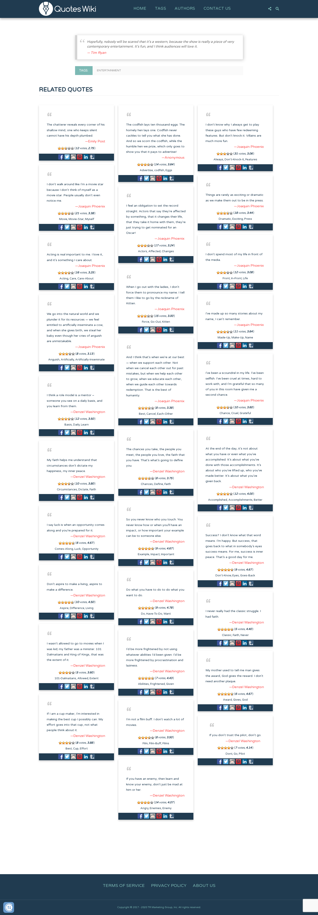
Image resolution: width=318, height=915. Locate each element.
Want (167, 613)
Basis (68, 424)
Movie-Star (76, 219)
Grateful (245, 413)
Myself (89, 219)
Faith (167, 484)
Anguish (53, 359)
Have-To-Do (154, 613)
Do (143, 613)
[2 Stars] (62, 148)
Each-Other (165, 414)
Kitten (166, 322)
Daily (76, 424)
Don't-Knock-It (234, 159)
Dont (229, 754)
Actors (142, 251)
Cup (76, 748)
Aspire (64, 608)
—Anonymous (173, 157)
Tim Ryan (98, 53)
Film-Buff (155, 743)
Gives (237, 699)
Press (248, 219)
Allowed (82, 678)
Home (139, 8)
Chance (225, 413)
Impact (155, 554)
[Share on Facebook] (60, 156)
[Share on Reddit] (73, 156)
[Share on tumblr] (92, 156)
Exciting (237, 219)
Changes (168, 251)
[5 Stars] (72, 148)
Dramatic (225, 219)
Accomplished (217, 500)
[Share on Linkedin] (85, 156)
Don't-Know (223, 575)
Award (227, 699)
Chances (147, 484)
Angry (144, 808)
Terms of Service (124, 885)
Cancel (151, 414)
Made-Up (224, 337)
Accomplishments (240, 500)
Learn (85, 424)
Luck (77, 549)
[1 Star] (59, 148)
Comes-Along (64, 549)
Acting (63, 278)
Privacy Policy (168, 885)
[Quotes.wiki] (67, 8)
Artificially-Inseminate (90, 359)
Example (143, 554)
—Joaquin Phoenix (249, 147)
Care (73, 278)
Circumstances (67, 489)
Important (167, 554)
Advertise (146, 170)
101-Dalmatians (65, 678)
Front (226, 278)
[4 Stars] (69, 148)
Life (245, 278)
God (245, 699)
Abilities (143, 684)
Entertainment (109, 70)
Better (258, 500)
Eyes (235, 575)
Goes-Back (247, 575)
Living (89, 608)
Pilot (242, 754)
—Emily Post (95, 141)
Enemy (167, 808)
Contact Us (217, 8)
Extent (94, 678)
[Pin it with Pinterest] (79, 156)
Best (142, 414)
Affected (154, 251)
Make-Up (237, 337)
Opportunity (90, 549)
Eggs (168, 170)
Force (145, 322)
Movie (63, 219)
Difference (77, 608)
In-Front (236, 278)
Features (251, 159)
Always (218, 159)
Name (249, 337)
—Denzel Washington (87, 412)
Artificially (67, 359)
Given (170, 684)
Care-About (85, 278)
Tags (160, 8)
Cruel (234, 413)
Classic (226, 635)
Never (245, 635)
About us (204, 885)
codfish (159, 170)
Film (145, 743)
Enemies (155, 808)
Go (236, 754)
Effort (84, 748)
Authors (185, 8)
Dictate (83, 489)
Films (165, 743)
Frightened (157, 684)
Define (158, 484)
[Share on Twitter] (67, 156)
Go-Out (156, 322)
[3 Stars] (65, 148)
